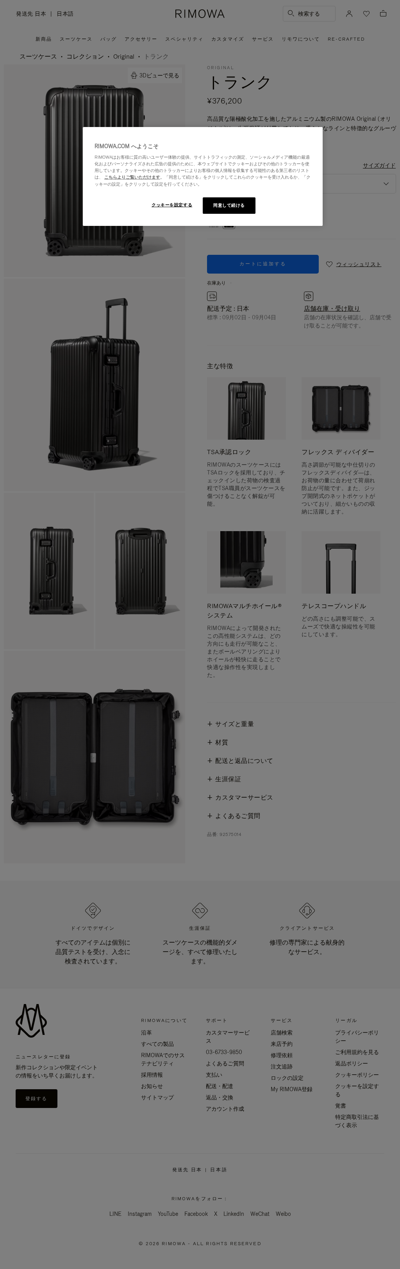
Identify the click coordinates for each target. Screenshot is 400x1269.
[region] (203, 176)
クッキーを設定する (172, 205)
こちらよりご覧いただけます (132, 177)
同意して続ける (229, 205)
